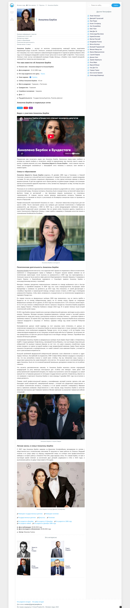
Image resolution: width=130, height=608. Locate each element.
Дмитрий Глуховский (96, 18)
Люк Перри (93, 21)
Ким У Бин (92, 28)
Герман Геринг (94, 70)
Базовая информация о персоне (26, 34)
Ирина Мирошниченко (96, 52)
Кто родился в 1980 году (64, 521)
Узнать (43, 74)
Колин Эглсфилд (95, 23)
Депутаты (42, 517)
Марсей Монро (94, 65)
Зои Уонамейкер (95, 26)
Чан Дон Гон (93, 67)
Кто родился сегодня (24, 602)
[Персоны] (11, 12)
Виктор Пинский (94, 39)
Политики (51, 517)
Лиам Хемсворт (94, 15)
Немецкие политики (52, 514)
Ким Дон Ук (93, 31)
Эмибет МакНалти (95, 60)
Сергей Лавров (94, 54)
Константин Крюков (95, 73)
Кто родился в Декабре (26, 521)
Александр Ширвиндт (96, 75)
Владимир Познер (95, 41)
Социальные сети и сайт (24, 36)
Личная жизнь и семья (24, 44)
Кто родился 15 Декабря (45, 521)
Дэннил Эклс (93, 57)
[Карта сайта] (11, 19)
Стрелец (34, 77)
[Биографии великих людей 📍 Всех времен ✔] (11, 5)
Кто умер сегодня (38, 602)
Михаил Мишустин (95, 49)
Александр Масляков (96, 34)
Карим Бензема (94, 36)
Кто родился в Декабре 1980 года (45, 523)
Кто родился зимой (24, 523)
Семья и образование (23, 40)
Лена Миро (93, 62)
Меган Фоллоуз (94, 44)
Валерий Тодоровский (96, 47)
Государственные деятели (27, 517)
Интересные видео (22, 38)
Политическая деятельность (25, 42)
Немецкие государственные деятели (30, 514)
